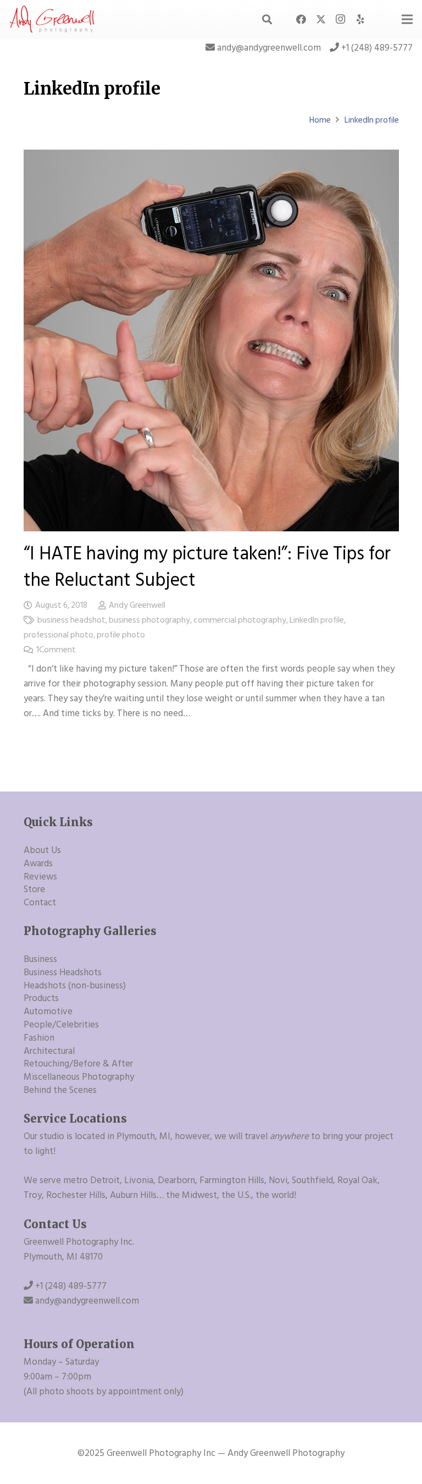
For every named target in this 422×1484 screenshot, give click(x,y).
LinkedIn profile (317, 620)
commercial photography (239, 620)
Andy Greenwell (137, 605)
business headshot (71, 620)
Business (40, 959)
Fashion (39, 1038)
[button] (267, 19)
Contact (40, 902)
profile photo (121, 635)
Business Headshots (63, 972)
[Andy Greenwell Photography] (52, 19)
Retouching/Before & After (78, 1063)
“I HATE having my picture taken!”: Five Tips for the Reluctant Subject (207, 566)
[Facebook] (301, 19)
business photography (149, 620)
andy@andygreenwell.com (269, 48)
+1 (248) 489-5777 (377, 48)
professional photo (58, 635)
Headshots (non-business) (75, 985)
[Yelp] (360, 19)
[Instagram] (341, 19)
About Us (42, 850)
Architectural (49, 1051)
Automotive (48, 1011)
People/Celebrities (61, 1024)
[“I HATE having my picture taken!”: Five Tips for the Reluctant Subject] (211, 156)
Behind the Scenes (60, 1090)
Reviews (40, 876)
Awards (38, 863)
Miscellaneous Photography (79, 1077)
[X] (321, 19)
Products (41, 998)
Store (34, 889)
